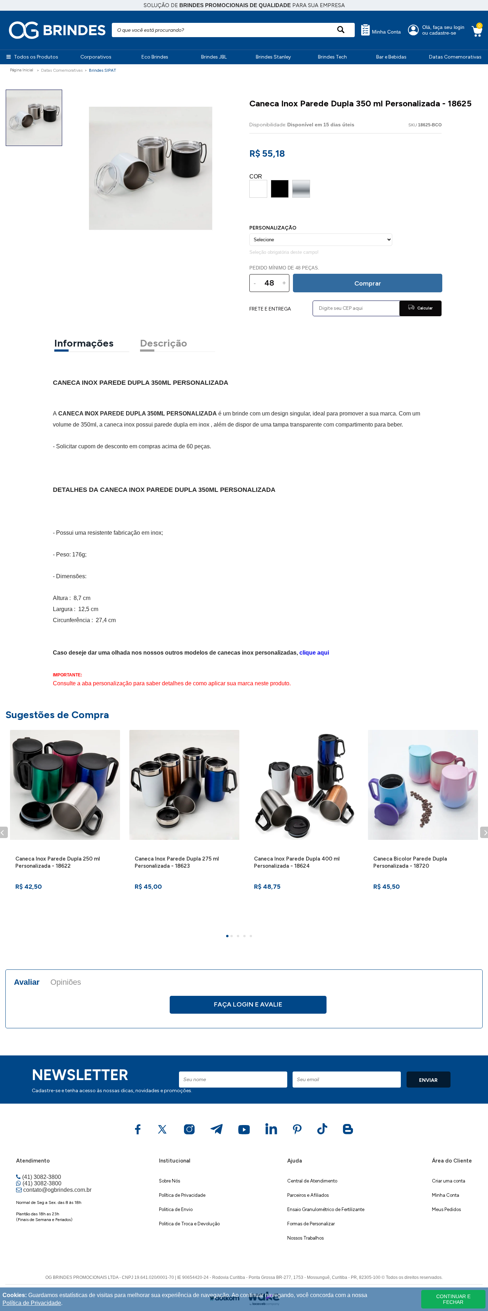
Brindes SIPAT (102, 70)
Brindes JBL (214, 57)
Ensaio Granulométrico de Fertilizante (325, 1209)
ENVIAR (428, 1080)
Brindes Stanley (273, 57)
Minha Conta (385, 32)
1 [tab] (228, 937)
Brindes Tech (332, 57)
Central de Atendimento (312, 1181)
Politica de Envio (176, 1209)
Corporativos (95, 57)
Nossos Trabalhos (305, 1238)
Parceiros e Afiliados (308, 1195)
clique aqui (314, 653)
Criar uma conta (448, 1181)
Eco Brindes (154, 57)
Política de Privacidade (182, 1195)
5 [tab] (252, 937)
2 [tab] (232, 937)
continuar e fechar (453, 1299)
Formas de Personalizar (311, 1223)
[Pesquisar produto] (340, 30)
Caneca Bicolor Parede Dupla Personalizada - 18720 (410, 862)
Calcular (424, 308)
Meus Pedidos (446, 1209)
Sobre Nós (169, 1181)
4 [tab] (245, 937)
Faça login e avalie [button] (248, 1004)
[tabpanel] (65, 828)
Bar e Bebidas (391, 57)
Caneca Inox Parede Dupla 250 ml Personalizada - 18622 (57, 862)
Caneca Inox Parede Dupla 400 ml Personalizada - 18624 (297, 862)
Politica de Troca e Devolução (189, 1223)
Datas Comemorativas (455, 57)
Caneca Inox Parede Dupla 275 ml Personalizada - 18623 (177, 862)
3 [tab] (239, 937)
